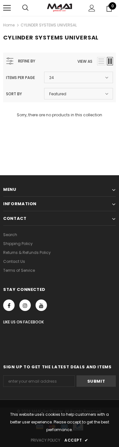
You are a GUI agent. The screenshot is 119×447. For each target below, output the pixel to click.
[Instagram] (25, 305)
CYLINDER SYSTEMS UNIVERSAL (49, 25)
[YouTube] (41, 305)
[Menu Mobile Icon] (7, 8)
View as (84, 61)
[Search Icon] (25, 8)
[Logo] (59, 8)
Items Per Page (20, 77)
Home (9, 25)
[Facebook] (9, 305)
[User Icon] (92, 8)
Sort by (14, 94)
